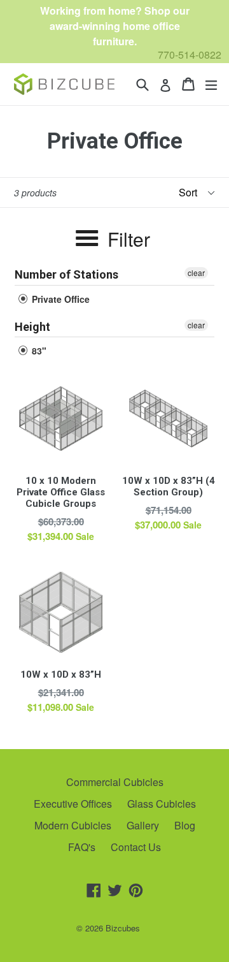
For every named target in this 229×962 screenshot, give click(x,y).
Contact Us (136, 847)
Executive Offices (73, 803)
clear (196, 272)
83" (37, 350)
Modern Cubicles (72, 825)
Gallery (143, 825)
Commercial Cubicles (114, 782)
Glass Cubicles (161, 803)
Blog (184, 825)
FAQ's (81, 847)
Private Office (59, 299)
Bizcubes (123, 928)
